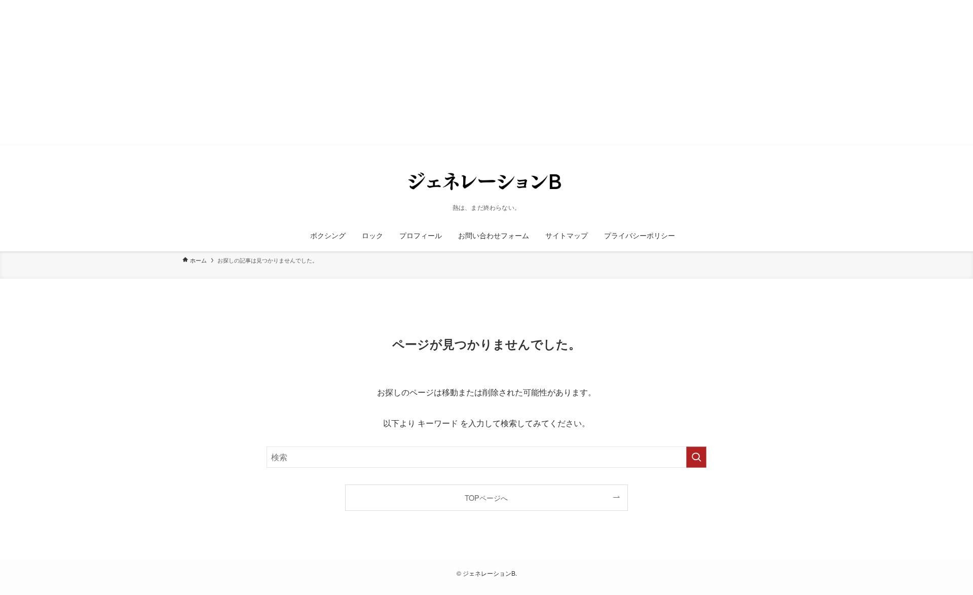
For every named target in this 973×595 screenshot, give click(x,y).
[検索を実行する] (696, 457)
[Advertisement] (304, 83)
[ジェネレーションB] (486, 181)
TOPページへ (486, 497)
